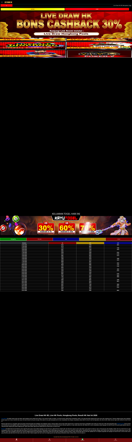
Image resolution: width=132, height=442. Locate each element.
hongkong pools (120, 423)
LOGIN (97, 9)
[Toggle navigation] (2, 2)
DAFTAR (32, 9)
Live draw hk (4, 418)
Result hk (3, 428)
